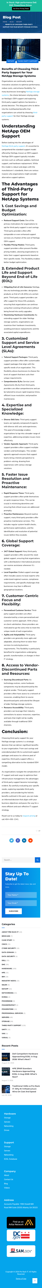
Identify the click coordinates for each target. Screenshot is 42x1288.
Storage (6, 1021)
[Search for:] (21, 860)
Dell (4, 960)
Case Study (7, 940)
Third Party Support (27, 61)
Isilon (4, 985)
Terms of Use (21, 1279)
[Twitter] (11, 840)
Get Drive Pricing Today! (21, 9)
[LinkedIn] (24, 840)
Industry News (9, 981)
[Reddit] (30, 840)
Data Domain (8, 952)
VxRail (5, 1038)
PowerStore (7, 1009)
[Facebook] (18, 840)
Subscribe (13, 911)
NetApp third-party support (13, 146)
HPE (3, 973)
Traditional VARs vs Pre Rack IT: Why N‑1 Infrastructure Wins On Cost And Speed (26, 1089)
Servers (5, 1017)
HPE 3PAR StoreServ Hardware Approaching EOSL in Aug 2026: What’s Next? (24, 1072)
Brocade (6, 936)
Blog (12, 22)
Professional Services (12, 1013)
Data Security (8, 956)
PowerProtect (9, 1005)
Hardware (7, 969)
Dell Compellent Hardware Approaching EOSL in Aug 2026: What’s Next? (25, 1056)
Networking (7, 993)
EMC (3, 964)
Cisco (4, 944)
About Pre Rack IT (10, 932)
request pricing (29, 816)
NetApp (19, 22)
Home (5, 22)
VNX (3, 1033)
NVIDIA (5, 997)
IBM (3, 977)
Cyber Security (9, 948)
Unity (4, 1029)
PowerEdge (7, 1001)
